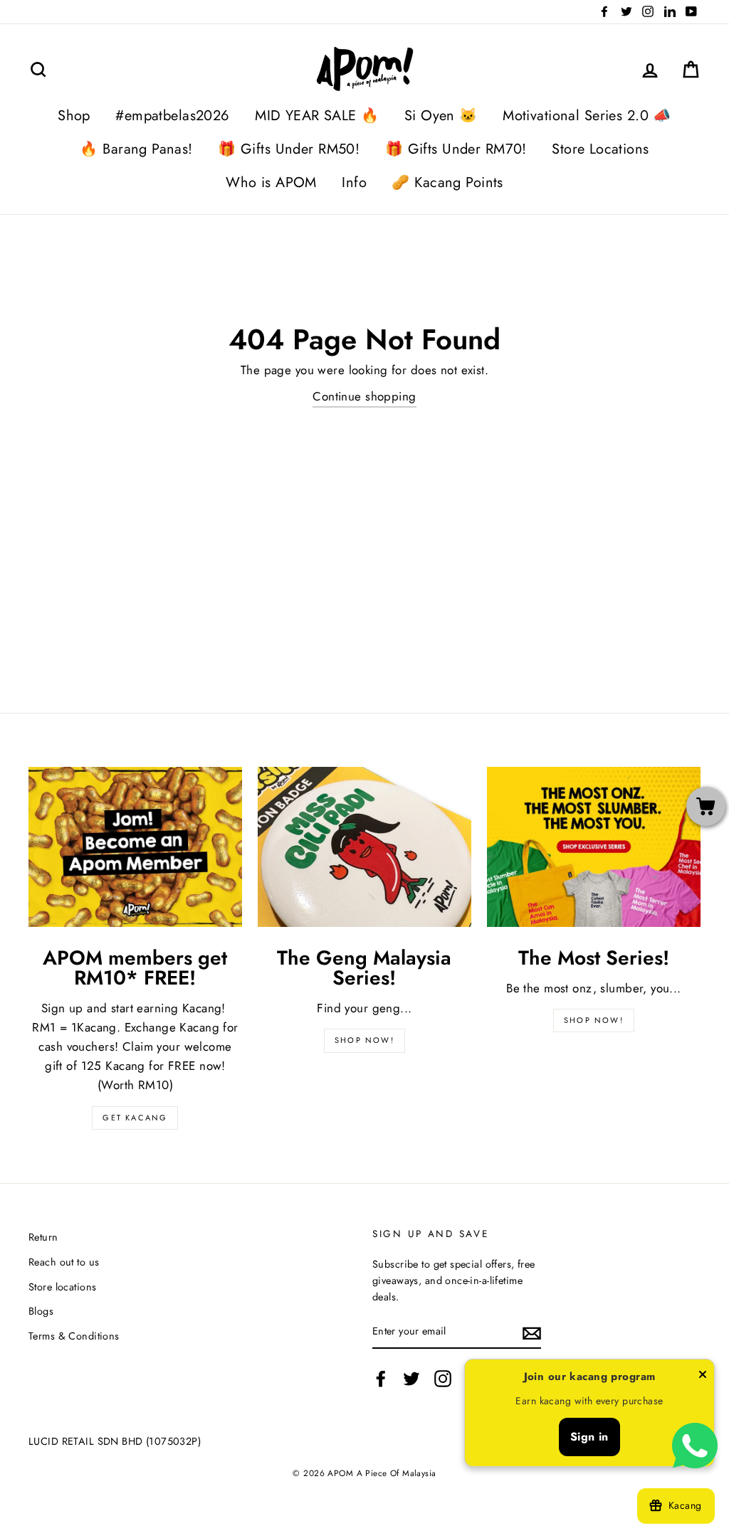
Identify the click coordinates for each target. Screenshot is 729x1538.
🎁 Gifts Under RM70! (456, 149)
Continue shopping (364, 396)
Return (43, 1237)
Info (354, 182)
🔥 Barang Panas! (136, 149)
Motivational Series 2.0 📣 (587, 115)
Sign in (589, 1436)
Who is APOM (271, 182)
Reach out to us (63, 1262)
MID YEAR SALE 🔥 (317, 115)
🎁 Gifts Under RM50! (289, 149)
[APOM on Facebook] (380, 1379)
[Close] (702, 1377)
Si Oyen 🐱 (441, 115)
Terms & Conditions (74, 1336)
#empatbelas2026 (172, 115)
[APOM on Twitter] (411, 1379)
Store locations (62, 1287)
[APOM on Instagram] (442, 1379)
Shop (74, 115)
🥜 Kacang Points (447, 182)
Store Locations (600, 149)
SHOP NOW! (364, 1040)
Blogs (40, 1311)
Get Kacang (135, 1117)
